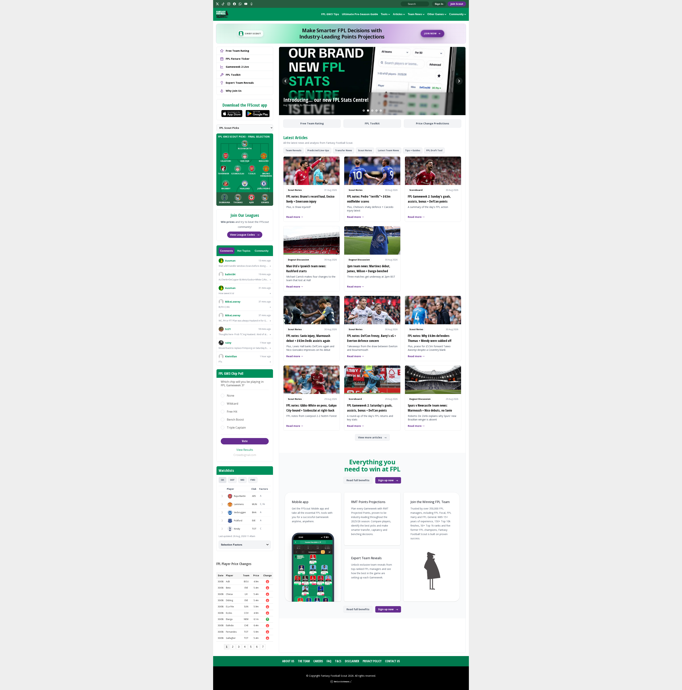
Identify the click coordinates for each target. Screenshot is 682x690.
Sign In (439, 3)
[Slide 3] (372, 110)
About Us (288, 661)
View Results (244, 450)
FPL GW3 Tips (330, 14)
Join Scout (456, 4)
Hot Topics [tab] (243, 250)
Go (405, 4)
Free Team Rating (312, 123)
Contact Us (392, 661)
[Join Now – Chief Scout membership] (341, 33)
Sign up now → (388, 480)
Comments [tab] (226, 250)
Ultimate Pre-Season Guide (360, 14)
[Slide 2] (368, 110)
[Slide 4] (376, 110)
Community (456, 14)
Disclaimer (352, 661)
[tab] (222, 480)
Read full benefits (358, 480)
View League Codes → (244, 234)
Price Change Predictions (432, 123)
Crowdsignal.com (245, 454)
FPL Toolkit (372, 123)
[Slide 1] (364, 110)
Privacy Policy (372, 661)
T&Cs (338, 661)
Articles (397, 14)
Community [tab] (262, 250)
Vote (245, 441)
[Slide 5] (381, 110)
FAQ (329, 661)
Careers (318, 661)
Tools (384, 14)
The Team (304, 661)
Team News (415, 14)
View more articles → (372, 437)
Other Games (435, 14)
